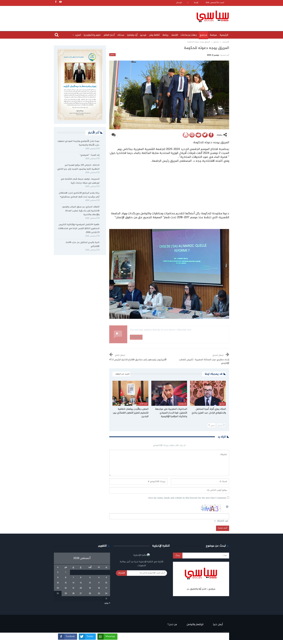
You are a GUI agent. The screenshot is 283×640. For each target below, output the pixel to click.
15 (65, 583)
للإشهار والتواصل (195, 624)
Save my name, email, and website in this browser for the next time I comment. (187, 498)
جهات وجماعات (189, 35)
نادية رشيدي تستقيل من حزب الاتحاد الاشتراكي (82, 244)
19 (90, 588)
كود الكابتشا (222, 521)
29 (66, 593)
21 (73, 588)
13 (81, 583)
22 (66, 588)
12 (90, 583)
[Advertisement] (120, 16)
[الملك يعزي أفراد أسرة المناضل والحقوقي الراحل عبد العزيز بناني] (208, 393)
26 (90, 593)
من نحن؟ (172, 624)
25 (99, 593)
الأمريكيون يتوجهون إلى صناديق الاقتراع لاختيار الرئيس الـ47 (137, 360)
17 (106, 588)
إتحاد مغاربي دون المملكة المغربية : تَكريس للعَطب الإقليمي (204, 361)
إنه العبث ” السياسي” (89, 155)
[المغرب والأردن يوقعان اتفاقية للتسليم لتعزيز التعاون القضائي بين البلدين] (130, 393)
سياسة (213, 35)
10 (106, 583)
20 (81, 588)
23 (58, 588)
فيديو (143, 35)
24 (106, 593)
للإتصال (179, 2)
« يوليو (107, 603)
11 (99, 583)
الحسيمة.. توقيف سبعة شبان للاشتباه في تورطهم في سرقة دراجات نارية (80, 181)
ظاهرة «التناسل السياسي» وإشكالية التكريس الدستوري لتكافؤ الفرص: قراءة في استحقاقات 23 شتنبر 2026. (78, 228)
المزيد (78, 35)
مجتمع (203, 35)
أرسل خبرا (218, 624)
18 (99, 588)
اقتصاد (174, 35)
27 (81, 593)
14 (73, 583)
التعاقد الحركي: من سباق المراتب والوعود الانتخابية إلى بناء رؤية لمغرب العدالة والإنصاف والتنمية (80, 211)
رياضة (165, 35)
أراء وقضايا (132, 35)
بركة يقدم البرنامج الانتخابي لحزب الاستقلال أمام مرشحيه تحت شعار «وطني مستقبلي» (79, 195)
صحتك (120, 35)
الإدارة (196, 2)
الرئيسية (224, 35)
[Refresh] (227, 506)
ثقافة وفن (154, 35)
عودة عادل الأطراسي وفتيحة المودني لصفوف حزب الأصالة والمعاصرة (78, 143)
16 (58, 583)
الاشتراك (121, 573)
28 (73, 593)
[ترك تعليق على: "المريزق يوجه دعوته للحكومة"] (113, 135)
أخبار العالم (109, 35)
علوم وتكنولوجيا (92, 35)
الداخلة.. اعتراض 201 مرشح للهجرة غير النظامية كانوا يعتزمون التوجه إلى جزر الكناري (78, 167)
